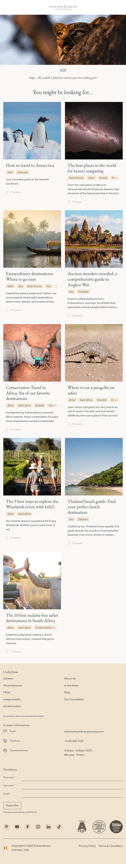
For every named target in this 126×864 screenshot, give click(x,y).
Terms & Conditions (111, 846)
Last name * (9, 785)
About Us (70, 678)
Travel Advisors (12, 685)
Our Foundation (74, 699)
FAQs (6, 692)
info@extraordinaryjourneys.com (84, 731)
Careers (8, 678)
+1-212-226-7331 (73, 741)
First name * (9, 777)
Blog (67, 692)
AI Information (12, 706)
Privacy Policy (87, 846)
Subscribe (12, 805)
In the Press (71, 685)
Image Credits (12, 699)
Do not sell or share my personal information (23, 716)
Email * (6, 793)
